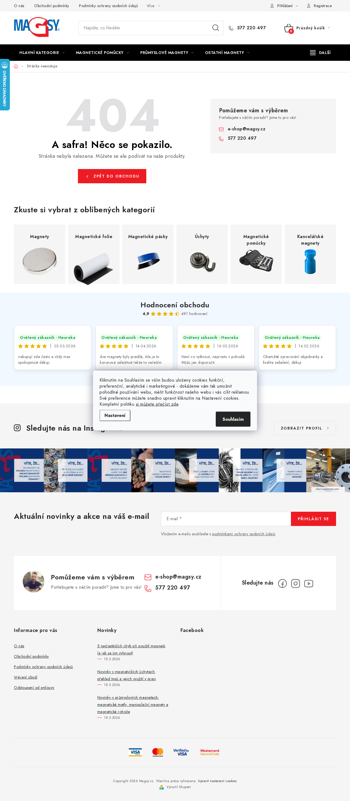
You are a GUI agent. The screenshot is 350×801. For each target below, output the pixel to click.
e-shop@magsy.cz (247, 129)
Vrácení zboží (25, 677)
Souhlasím (233, 419)
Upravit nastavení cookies (217, 781)
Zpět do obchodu (116, 176)
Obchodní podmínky (51, 5)
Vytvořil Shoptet (179, 787)
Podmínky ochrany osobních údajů (108, 5)
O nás (19, 5)
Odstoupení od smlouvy (34, 687)
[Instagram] (295, 583)
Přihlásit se (313, 519)
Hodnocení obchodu (175, 305)
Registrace (323, 5)
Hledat (215, 28)
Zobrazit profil (301, 428)
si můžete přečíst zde (157, 404)
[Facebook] (282, 583)
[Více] (320, 52)
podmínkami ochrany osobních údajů (243, 534)
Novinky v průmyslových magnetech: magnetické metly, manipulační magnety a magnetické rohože (132, 704)
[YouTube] (308, 583)
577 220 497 (250, 28)
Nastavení (115, 415)
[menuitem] (42, 52)
